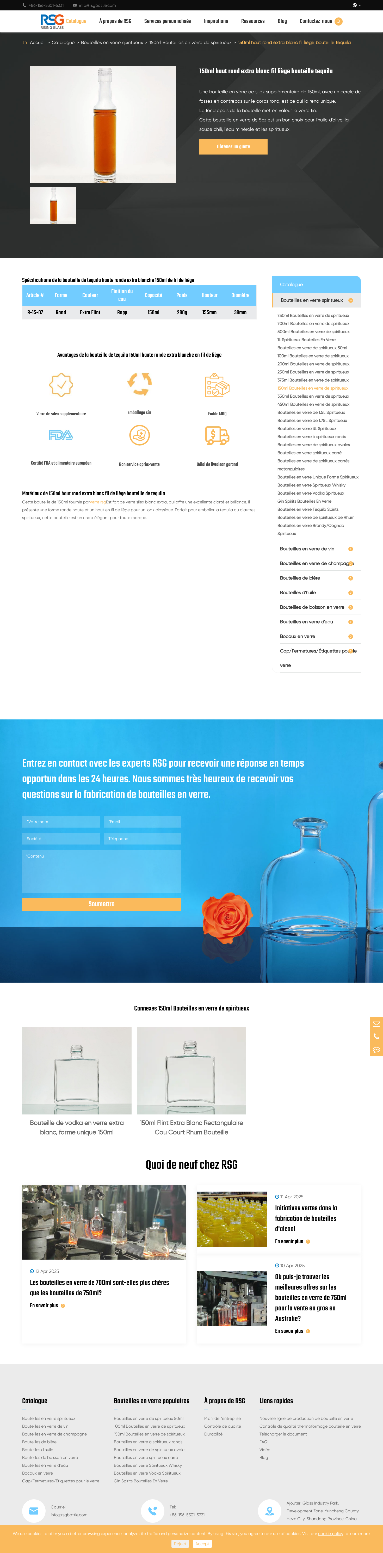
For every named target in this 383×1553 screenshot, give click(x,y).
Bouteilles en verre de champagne (317, 563)
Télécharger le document (283, 1434)
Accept (202, 1543)
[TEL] (376, 1036)
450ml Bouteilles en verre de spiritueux (313, 404)
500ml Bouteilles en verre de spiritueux (313, 331)
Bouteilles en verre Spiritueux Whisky (311, 485)
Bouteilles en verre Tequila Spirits (307, 509)
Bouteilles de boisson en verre (312, 607)
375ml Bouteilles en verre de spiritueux (313, 380)
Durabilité (213, 1434)
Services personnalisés (167, 21)
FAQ (264, 1441)
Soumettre (102, 904)
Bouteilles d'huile (298, 592)
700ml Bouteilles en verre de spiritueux (313, 323)
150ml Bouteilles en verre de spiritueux (190, 42)
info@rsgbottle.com (94, 5)
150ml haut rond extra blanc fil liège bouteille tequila (294, 42)
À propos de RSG (115, 21)
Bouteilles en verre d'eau (306, 621)
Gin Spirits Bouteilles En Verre (304, 501)
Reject (180, 1543)
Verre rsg (98, 502)
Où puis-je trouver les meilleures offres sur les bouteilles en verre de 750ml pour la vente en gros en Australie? (311, 1298)
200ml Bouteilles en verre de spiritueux (313, 363)
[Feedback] (376, 1049)
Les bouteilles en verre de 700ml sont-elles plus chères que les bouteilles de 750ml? (99, 1288)
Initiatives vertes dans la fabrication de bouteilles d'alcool (306, 1219)
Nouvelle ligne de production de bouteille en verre (306, 1418)
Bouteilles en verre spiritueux (112, 42)
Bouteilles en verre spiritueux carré (309, 452)
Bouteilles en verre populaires (151, 1401)
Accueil (38, 42)
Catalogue (76, 21)
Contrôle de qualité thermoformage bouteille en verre (310, 1426)
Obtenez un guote (233, 147)
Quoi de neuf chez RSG (192, 1165)
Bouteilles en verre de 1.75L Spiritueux (312, 420)
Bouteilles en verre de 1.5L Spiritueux (311, 412)
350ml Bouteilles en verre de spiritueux (313, 396)
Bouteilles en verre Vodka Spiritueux (310, 493)
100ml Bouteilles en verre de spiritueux (313, 355)
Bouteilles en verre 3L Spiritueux (306, 428)
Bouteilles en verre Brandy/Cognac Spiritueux (310, 529)
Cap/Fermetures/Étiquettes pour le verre (318, 658)
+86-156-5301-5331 (43, 5)
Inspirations (216, 21)
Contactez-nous (316, 21)
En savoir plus (44, 1305)
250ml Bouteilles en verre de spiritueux (313, 371)
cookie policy (330, 1533)
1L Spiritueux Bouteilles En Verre (306, 339)
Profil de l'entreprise (222, 1418)
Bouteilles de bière (300, 578)
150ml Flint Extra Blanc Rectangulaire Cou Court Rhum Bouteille (191, 1127)
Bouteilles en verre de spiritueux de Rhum (316, 517)
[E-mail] (376, 1023)
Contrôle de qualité (222, 1426)
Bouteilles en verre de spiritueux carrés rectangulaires (313, 464)
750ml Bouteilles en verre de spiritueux (313, 315)
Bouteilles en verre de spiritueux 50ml (312, 347)
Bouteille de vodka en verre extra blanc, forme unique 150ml (77, 1127)
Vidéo (265, 1449)
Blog (282, 21)
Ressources (253, 21)
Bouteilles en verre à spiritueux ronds (311, 436)
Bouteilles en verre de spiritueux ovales (313, 444)
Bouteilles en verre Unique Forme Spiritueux (318, 476)
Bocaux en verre (297, 636)
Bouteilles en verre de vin (307, 548)
